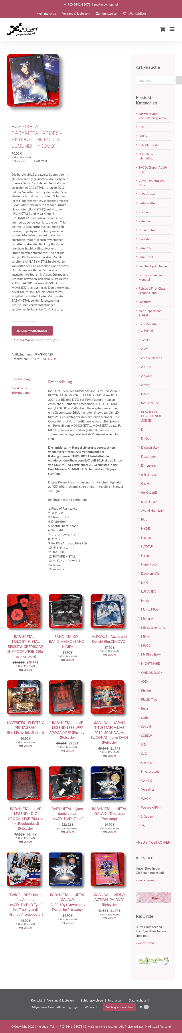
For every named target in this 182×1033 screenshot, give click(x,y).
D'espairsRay (150, 447)
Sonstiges (144, 302)
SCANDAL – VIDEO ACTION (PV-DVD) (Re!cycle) (109, 899)
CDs (141, 127)
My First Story (151, 654)
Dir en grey (148, 465)
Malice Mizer (150, 609)
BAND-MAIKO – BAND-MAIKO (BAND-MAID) (67, 641)
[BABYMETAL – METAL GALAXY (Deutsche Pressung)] (109, 768)
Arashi (145, 385)
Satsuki (146, 726)
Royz (144, 708)
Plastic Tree (149, 699)
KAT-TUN (147, 546)
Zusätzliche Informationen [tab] (21, 390)
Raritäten (144, 239)
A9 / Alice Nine (151, 357)
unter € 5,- (145, 248)
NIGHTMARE (150, 663)
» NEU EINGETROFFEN (153, 842)
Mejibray (147, 618)
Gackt (145, 483)
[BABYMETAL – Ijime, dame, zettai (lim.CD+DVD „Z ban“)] (67, 768)
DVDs (52, 359)
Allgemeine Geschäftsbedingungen (55, 1007)
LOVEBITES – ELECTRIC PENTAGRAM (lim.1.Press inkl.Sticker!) (25, 727)
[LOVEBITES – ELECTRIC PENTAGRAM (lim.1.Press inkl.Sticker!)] (25, 682)
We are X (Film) (151, 807)
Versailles (147, 789)
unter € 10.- (146, 257)
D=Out (146, 438)
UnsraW (146, 762)
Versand (21, 160)
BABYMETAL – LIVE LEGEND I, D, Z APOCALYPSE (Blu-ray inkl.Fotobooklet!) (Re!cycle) (25, 818)
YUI (143, 825)
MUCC (146, 645)
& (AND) (147, 330)
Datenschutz (137, 1000)
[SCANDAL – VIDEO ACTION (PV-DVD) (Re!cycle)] (109, 854)
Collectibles (146, 230)
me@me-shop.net (106, 4)
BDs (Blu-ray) (147, 145)
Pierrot (146, 690)
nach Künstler (148, 324)
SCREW (146, 735)
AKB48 (146, 367)
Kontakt (36, 1000)
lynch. (145, 600)
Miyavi (145, 636)
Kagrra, (146, 537)
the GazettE (149, 492)
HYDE (145, 528)
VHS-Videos (146, 194)
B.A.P (145, 394)
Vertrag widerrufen (119, 1007)
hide (144, 519)
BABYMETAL (37, 359)
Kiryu (145, 555)
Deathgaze (148, 456)
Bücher (143, 212)
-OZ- (144, 681)
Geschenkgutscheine (152, 266)
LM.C (144, 582)
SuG (144, 753)
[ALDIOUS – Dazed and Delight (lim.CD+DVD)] (109, 596)
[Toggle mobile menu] (172, 29)
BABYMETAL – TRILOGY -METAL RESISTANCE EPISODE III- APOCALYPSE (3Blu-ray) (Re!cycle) (25, 646)
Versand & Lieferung (61, 1000)
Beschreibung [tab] (21, 379)
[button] (36, 340)
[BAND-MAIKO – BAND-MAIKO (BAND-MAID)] (67, 596)
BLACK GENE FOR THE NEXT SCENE (152, 416)
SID (143, 744)
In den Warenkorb (32, 330)
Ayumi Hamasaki (152, 510)
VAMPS (146, 780)
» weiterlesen (145, 880)
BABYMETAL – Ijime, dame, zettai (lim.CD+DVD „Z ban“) (67, 813)
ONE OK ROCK (152, 672)
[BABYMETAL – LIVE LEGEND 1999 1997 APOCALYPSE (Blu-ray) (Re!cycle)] (67, 682)
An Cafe (146, 375)
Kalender (144, 221)
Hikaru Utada (150, 771)
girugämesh (149, 501)
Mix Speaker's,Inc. (153, 627)
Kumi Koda (149, 564)
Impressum (115, 1000)
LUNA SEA (148, 591)
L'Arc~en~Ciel (150, 573)
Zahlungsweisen (92, 1000)
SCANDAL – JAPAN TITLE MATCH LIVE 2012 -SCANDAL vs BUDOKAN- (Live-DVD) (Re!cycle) (109, 732)
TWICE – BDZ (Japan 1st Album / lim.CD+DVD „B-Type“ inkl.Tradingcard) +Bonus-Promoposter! (25, 904)
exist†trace (148, 474)
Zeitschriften (147, 203)
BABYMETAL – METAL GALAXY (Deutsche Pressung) (109, 813)
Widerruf (91, 1007)
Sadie (144, 717)
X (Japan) (147, 816)
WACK (146, 798)
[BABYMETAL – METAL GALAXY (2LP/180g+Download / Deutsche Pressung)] (67, 854)
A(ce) (144, 349)
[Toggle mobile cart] (162, 29)
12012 (145, 340)
